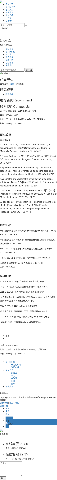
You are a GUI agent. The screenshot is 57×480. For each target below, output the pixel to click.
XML (17, 402)
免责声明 (4, 405)
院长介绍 (9, 15)
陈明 (13, 375)
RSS (11, 402)
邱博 (13, 381)
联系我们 (9, 20)
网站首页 (9, 4)
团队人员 (9, 9)
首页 (12, 83)
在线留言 (9, 17)
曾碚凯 (14, 378)
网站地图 (4, 402)
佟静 (13, 383)
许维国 (14, 372)
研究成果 (9, 12)
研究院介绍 (10, 6)
